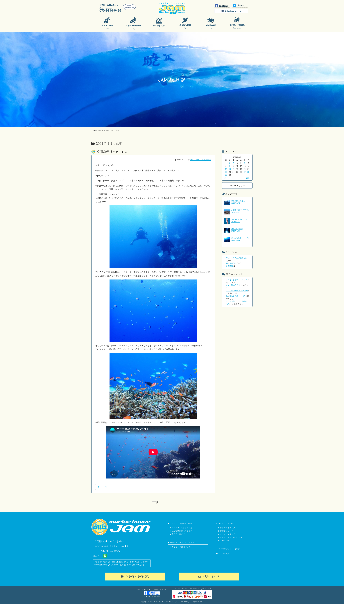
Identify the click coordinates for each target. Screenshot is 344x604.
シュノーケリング (227, 534)
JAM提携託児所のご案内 (182, 531)
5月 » (248, 178)
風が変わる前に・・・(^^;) (236, 296)
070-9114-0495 (109, 551)
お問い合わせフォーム (233, 11)
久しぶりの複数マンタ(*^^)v (237, 291)
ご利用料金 (224, 541)
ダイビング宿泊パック (181, 547)
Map (123, 546)
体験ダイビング (226, 531)
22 (226, 172)
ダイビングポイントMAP (228, 549)
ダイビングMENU (226, 523)
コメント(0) (102, 487)
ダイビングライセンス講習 (231, 537)
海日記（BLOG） (179, 534)
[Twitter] (240, 7)
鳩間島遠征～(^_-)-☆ (112, 151)
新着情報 (229, 266)
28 (248, 172)
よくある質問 (224, 554)
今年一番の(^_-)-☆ (233, 285)
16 (230, 169)
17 (233, 169)
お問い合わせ (211, 576)
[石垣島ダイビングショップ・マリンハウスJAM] (120, 538)
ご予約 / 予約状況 (137, 576)
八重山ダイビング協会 (152, 596)
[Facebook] (222, 7)
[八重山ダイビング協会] (152, 594)
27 (245, 172)
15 (226, 169)
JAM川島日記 (231, 263)
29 (226, 175)
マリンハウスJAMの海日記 (200, 160)
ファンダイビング (227, 528)
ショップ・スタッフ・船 (182, 528)
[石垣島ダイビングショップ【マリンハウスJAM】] (172, 14)
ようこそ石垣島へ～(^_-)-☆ (236, 280)
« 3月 (226, 178)
